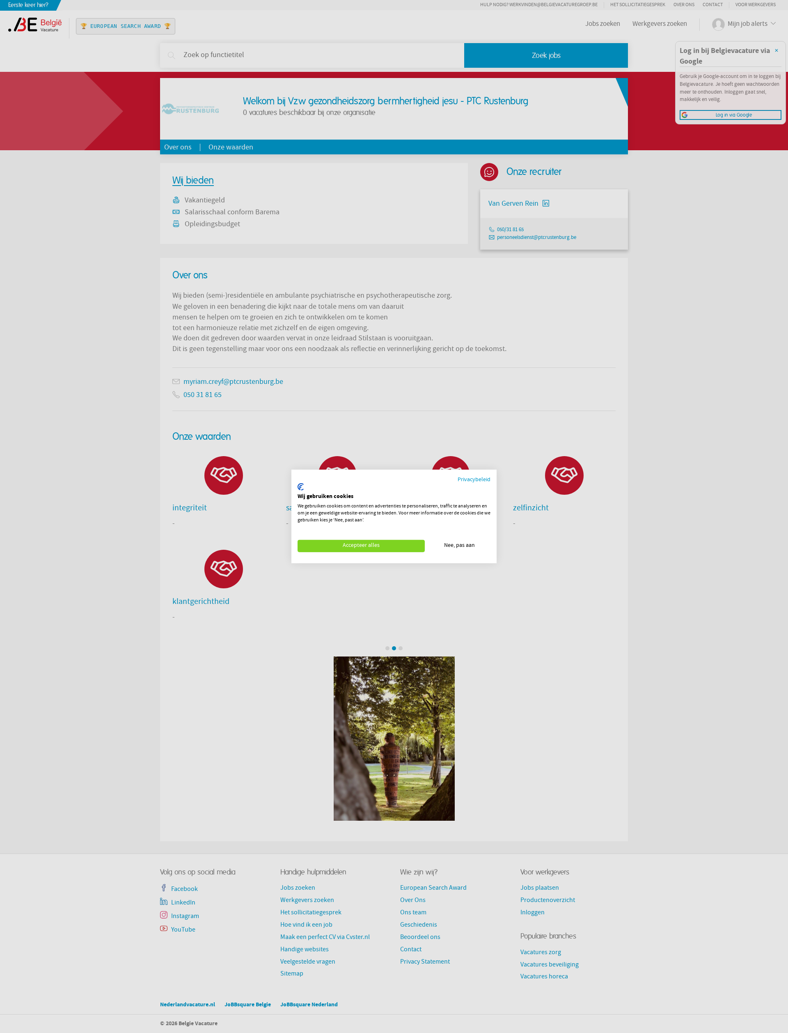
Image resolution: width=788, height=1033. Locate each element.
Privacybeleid (474, 480)
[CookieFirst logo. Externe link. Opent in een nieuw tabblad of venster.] (301, 487)
